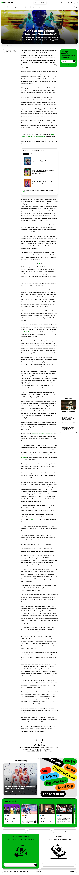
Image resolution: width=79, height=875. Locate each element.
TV (32, 7)
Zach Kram (35, 173)
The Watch (71, 7)
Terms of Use (6, 871)
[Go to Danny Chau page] (6, 792)
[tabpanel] (39, 175)
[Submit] (74, 61)
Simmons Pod (48, 7)
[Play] (12, 809)
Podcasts (70, 2)
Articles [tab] (26, 153)
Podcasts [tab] (33, 153)
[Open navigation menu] (76, 2)
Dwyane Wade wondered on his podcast (42, 433)
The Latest (5, 7)
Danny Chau (35, 161)
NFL (24, 7)
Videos (62, 2)
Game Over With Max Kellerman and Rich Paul (64, 821)
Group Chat (7, 821)
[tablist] (39, 154)
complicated (24, 332)
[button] (40, 2)
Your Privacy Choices (17, 871)
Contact (14, 831)
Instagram (72, 871)
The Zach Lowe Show (44, 821)
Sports (26, 815)
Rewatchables (56, 7)
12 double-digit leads (34, 519)
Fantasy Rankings (12, 7)
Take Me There (58, 864)
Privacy (11, 871)
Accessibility (25, 871)
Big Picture (64, 7)
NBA (19, 7)
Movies (36, 7)
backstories (31, 332)
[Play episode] (35, 822)
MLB (28, 7)
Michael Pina (35, 183)
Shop (65, 831)
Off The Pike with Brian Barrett (27, 821)
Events (41, 7)
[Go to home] (7, 2)
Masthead (39, 831)
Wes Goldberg (11, 50)
